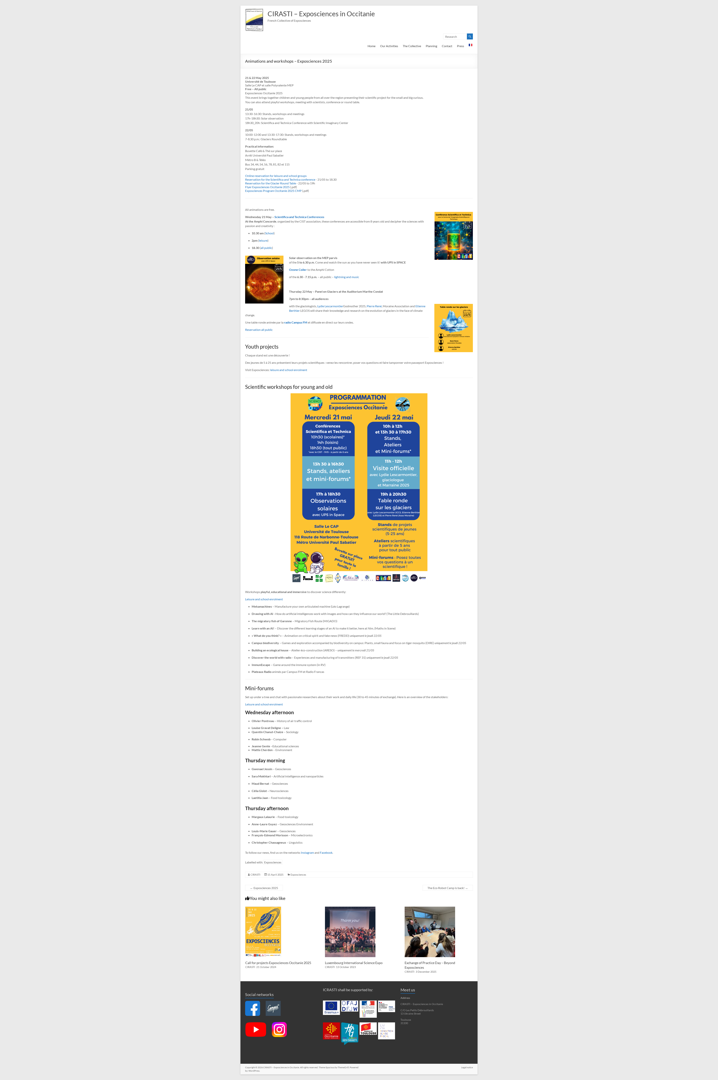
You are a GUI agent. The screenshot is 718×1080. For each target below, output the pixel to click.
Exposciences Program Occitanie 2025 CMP (273, 190)
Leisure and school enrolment (264, 599)
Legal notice (467, 1067)
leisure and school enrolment (288, 370)
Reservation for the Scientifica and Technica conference (280, 179)
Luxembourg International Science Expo (354, 963)
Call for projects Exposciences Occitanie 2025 (278, 963)
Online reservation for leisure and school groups (276, 175)
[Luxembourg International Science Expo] (350, 908)
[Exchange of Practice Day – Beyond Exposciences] (430, 908)
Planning (431, 46)
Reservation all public (259, 329)
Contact (447, 46)
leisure (263, 240)
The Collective (412, 46)
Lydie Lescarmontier (330, 306)
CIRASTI (255, 874)
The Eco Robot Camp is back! (447, 888)
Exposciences (272, 862)
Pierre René (374, 306)
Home (371, 46)
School (269, 233)
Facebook (326, 852)
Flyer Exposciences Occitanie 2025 (267, 187)
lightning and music (346, 277)
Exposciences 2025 (264, 888)
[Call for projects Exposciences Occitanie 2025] (263, 908)
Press (460, 46)
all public (266, 247)
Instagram (307, 852)
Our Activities (389, 46)
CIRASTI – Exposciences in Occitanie (321, 14)
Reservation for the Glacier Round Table (270, 183)
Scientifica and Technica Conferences (299, 217)
